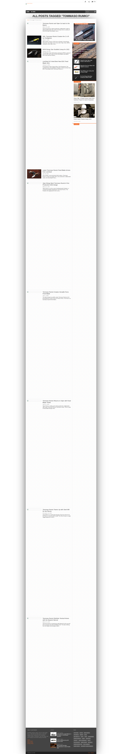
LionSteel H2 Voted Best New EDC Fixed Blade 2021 (55, 62)
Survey (75, 740)
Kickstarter (77, 742)
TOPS (86, 736)
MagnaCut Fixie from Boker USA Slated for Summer (87, 66)
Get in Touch (30, 741)
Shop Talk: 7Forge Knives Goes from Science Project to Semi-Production (84, 99)
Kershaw (88, 738)
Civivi (85, 734)
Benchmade (87, 732)
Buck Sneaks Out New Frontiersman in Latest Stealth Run (63, 746)
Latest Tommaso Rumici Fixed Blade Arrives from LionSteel (56, 171)
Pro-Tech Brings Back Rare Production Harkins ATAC (86, 77)
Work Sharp (84, 742)
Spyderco (76, 734)
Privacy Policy (30, 743)
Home (28, 11)
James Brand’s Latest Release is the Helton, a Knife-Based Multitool (64, 735)
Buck (89, 740)
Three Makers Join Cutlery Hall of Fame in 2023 (87, 71)
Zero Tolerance (82, 740)
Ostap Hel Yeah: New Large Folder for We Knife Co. (86, 61)
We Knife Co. (77, 736)
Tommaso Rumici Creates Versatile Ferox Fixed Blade (56, 292)
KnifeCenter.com (78, 744)
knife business (77, 738)
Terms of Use (30, 742)
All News (33, 11)
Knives (81, 732)
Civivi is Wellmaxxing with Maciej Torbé (63, 741)
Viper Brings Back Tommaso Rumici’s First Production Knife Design (56, 184)
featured (76, 732)
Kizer (83, 738)
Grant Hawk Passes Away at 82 (82, 119)
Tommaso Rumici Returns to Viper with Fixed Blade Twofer (57, 401)
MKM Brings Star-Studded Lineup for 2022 (56, 49)
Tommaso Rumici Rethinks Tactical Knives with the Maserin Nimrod (56, 619)
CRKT (82, 736)
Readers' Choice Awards (87, 746)
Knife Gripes (77, 746)
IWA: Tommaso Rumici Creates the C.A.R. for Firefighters (56, 37)
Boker (81, 734)
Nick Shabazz (86, 744)
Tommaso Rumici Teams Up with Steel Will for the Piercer (56, 510)
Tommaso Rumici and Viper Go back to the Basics (56, 24)
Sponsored (91, 736)
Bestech (90, 742)
